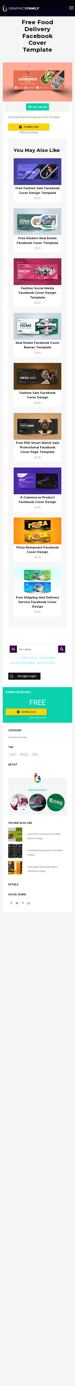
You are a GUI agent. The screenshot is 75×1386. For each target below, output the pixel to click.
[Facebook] (11, 903)
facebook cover (46, 662)
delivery (24, 754)
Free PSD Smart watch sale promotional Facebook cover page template (37, 447)
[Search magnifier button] (61, 649)
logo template (47, 657)
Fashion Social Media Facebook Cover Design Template (37, 293)
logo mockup (29, 657)
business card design (22, 662)
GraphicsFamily (37, 790)
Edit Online (40, 107)
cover (12, 754)
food (35, 754)
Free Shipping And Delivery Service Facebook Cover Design (37, 602)
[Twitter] (17, 903)
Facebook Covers (17, 737)
